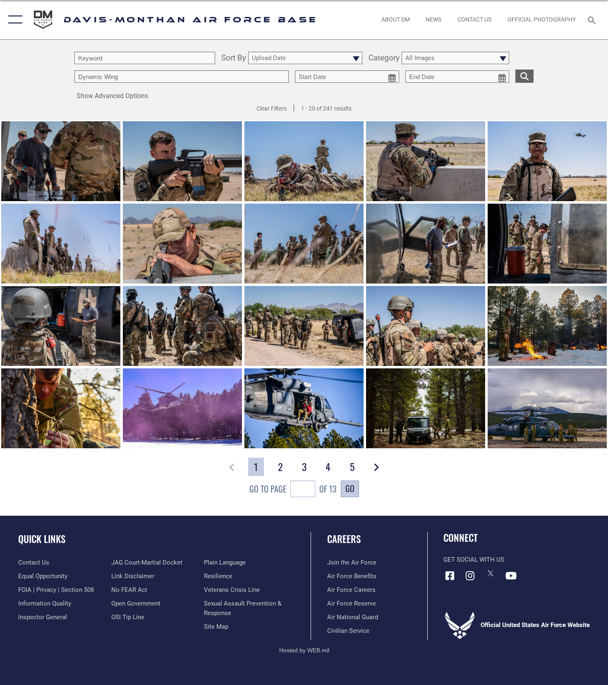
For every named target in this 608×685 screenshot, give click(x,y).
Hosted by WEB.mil (304, 650)
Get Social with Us (473, 559)
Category (384, 58)
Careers (344, 539)
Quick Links (41, 539)
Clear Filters (271, 108)
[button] (13, 19)
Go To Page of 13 (293, 489)
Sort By (233, 58)
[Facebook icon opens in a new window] (449, 576)
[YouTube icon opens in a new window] (511, 576)
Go (349, 488)
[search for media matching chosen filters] (524, 76)
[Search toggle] (593, 19)
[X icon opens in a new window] (490, 573)
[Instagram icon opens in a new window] (470, 576)
